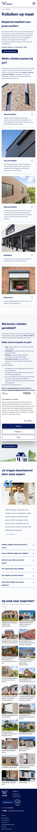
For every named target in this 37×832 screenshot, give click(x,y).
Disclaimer (3, 826)
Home (3, 9)
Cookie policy (4, 822)
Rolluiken (8, 9)
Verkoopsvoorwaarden (6, 828)
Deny (18, 437)
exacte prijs (12, 388)
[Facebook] (2, 808)
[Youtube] (10, 808)
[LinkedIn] (6, 808)
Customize (17, 431)
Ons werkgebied (5, 817)
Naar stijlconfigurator (10, 446)
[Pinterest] (8, 808)
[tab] (18, 546)
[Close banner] (34, 393)
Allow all (18, 426)
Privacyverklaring (5, 820)
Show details (28, 420)
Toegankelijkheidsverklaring (7, 824)
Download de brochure (10, 51)
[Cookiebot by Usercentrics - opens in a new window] (23, 393)
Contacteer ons (7, 802)
